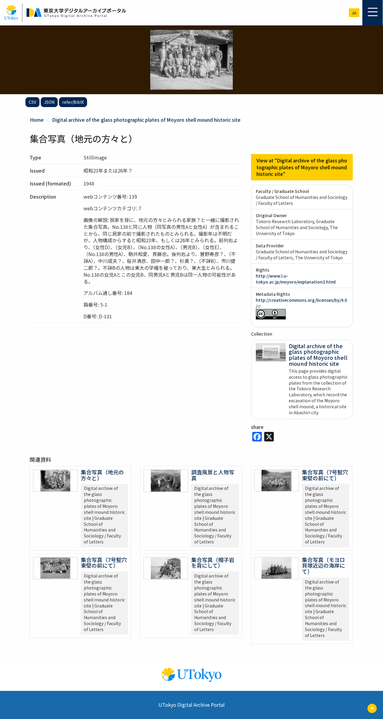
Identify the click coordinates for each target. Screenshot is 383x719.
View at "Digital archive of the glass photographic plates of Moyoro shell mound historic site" (301, 167)
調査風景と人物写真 (212, 475)
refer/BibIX (73, 102)
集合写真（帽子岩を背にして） (212, 562)
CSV (32, 102)
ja (354, 13)
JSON (49, 102)
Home (37, 119)
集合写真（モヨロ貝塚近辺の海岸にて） (323, 565)
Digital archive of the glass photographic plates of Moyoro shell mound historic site (146, 119)
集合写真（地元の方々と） (102, 475)
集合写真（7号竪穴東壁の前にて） (325, 475)
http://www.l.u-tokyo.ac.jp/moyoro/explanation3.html (296, 279)
